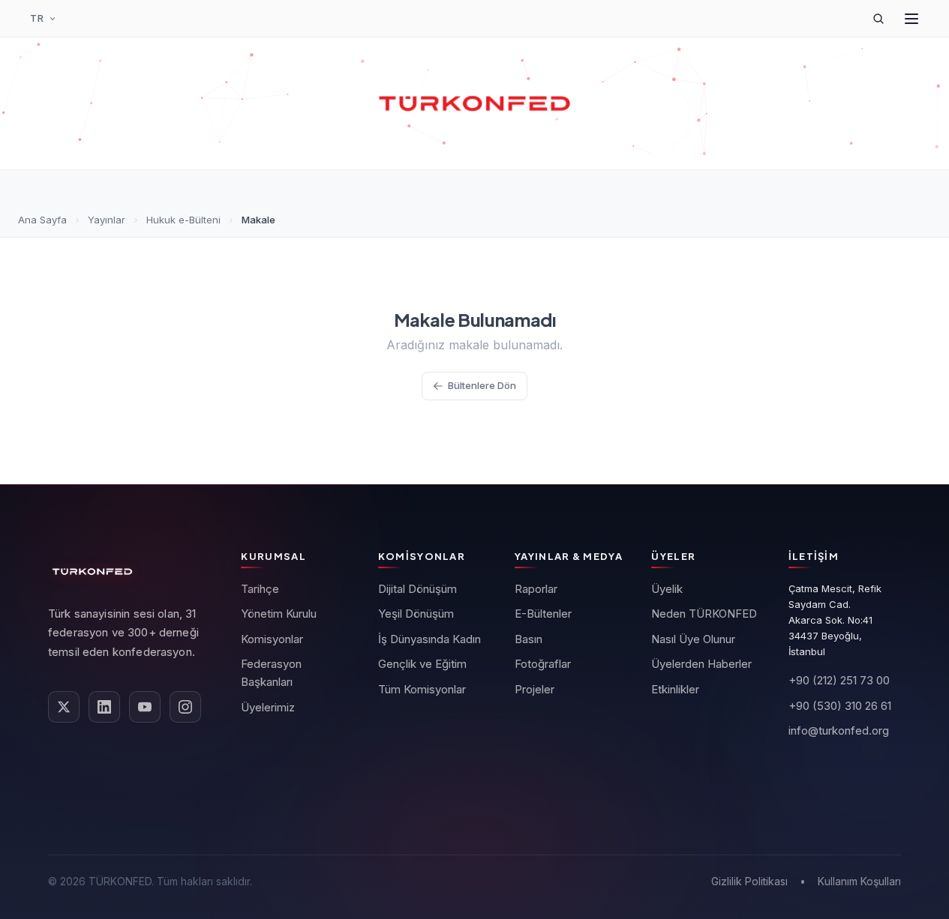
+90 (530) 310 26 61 (839, 706)
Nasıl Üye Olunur (693, 639)
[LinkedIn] (104, 707)
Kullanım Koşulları (859, 881)
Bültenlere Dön (482, 385)
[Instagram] (185, 707)
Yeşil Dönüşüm (416, 613)
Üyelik (667, 589)
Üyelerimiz (268, 707)
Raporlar (536, 589)
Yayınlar (106, 220)
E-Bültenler (543, 613)
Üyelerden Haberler (701, 664)
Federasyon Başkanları (271, 673)
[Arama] (878, 18)
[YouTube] (145, 707)
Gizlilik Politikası (749, 881)
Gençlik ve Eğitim (422, 664)
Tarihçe (260, 589)
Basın (528, 639)
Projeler (534, 689)
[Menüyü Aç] (911, 18)
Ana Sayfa (42, 220)
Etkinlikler (675, 689)
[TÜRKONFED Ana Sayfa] (474, 103)
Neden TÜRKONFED (704, 613)
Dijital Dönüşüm (417, 589)
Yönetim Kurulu (279, 613)
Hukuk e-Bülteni (183, 220)
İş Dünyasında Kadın (429, 639)
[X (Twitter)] (64, 707)
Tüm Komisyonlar (422, 689)
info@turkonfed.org (838, 730)
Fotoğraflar (543, 664)
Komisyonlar (272, 639)
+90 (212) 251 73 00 (839, 680)
